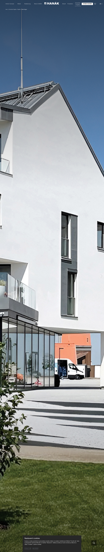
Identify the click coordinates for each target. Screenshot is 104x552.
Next (101, 276)
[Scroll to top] (100, 548)
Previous (2, 276)
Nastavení (35, 548)
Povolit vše (28, 548)
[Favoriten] (95, 4)
